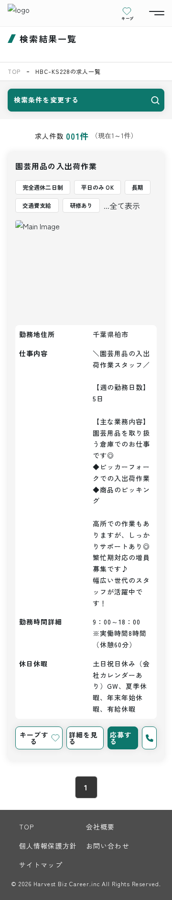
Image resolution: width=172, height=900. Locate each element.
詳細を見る (83, 738)
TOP (14, 71)
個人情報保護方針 (48, 845)
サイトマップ (41, 864)
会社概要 (100, 826)
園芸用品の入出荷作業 (56, 166)
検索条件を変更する (46, 99)
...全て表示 (122, 205)
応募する (120, 738)
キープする (34, 738)
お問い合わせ (107, 845)
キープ (127, 18)
